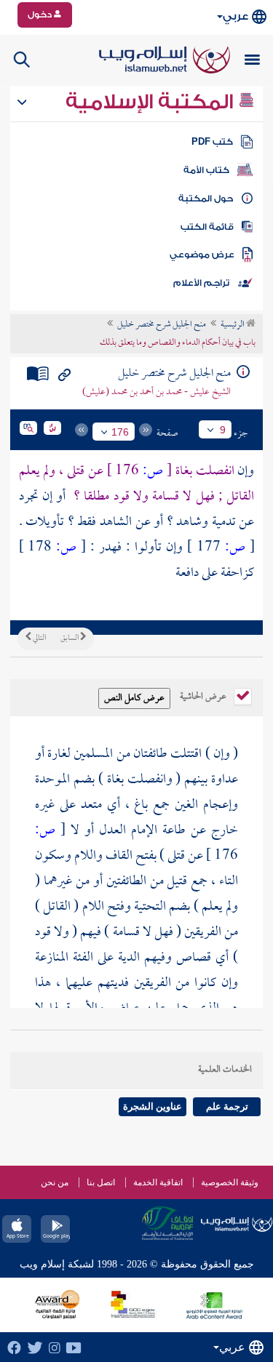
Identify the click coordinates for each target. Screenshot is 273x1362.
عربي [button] (235, 16)
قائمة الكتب (207, 227)
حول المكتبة (205, 198)
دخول (41, 14)
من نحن (54, 1182)
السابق (70, 638)
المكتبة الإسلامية (152, 101)
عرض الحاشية (204, 695)
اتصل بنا (101, 1182)
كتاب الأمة (206, 170)
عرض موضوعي (202, 254)
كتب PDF (212, 142)
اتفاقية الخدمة (158, 1182)
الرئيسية (233, 325)
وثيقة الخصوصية (229, 1182)
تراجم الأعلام (201, 283)
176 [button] (120, 432)
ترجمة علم (227, 1106)
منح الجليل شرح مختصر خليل (161, 325)
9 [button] (223, 430)
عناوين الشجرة (152, 1106)
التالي (38, 638)
